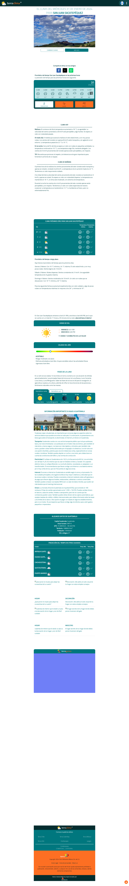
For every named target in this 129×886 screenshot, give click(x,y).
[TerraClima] (122, 3)
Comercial (60, 848)
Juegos (89, 841)
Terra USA (41, 841)
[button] (126, 3)
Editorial (69, 848)
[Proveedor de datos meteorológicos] (64, 879)
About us (75, 863)
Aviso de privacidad (65, 863)
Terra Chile (41, 837)
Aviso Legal (54, 863)
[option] (44, 105)
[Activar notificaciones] (126, 882)
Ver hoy (76, 50)
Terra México (87, 837)
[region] (64, 58)
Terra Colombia (64, 837)
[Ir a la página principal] (11, 3)
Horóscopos (64, 841)
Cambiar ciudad (52, 50)
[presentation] (91, 93)
